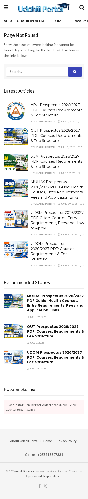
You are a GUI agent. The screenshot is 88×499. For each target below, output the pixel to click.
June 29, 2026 (68, 203)
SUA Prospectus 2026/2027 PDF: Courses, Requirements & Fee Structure (56, 161)
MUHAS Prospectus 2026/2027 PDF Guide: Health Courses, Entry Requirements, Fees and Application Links (55, 303)
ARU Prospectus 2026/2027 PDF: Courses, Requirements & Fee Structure (56, 109)
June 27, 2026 (68, 234)
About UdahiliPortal (24, 21)
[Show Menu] (6, 7)
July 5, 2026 (67, 121)
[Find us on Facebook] (39, 486)
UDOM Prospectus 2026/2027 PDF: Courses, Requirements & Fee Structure (55, 357)
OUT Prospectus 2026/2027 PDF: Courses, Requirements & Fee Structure (56, 135)
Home (58, 21)
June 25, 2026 (68, 265)
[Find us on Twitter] (45, 486)
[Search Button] (81, 7)
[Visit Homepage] (44, 7)
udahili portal (44, 121)
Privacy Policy (67, 441)
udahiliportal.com (27, 471)
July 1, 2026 (67, 172)
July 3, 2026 (67, 147)
